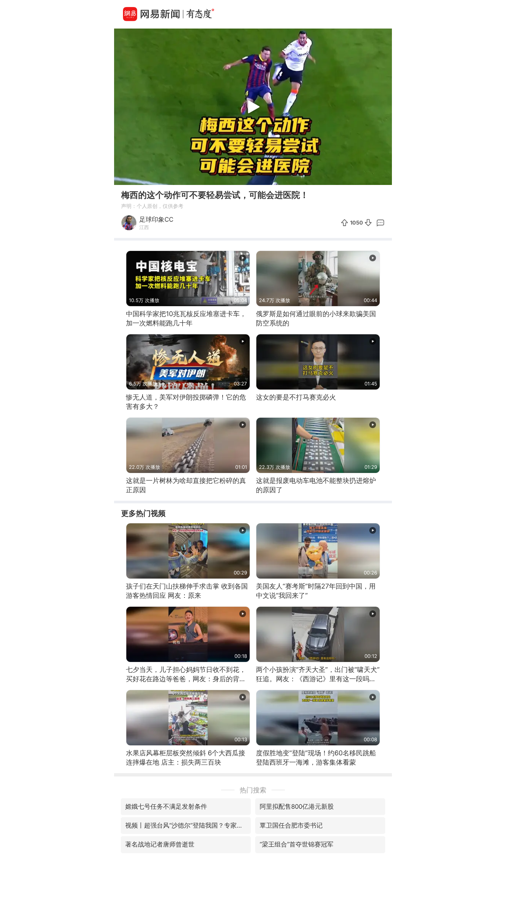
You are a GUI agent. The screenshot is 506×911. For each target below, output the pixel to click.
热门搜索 (253, 790)
